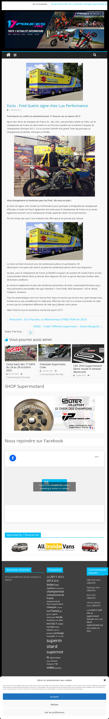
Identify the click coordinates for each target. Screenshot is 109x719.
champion (60, 588)
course (59, 607)
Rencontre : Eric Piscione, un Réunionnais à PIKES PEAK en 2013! (46, 319)
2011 (53, 577)
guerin (54, 614)
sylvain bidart (54, 657)
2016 (56, 580)
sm (62, 636)
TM (56, 663)
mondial (50, 626)
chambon (51, 588)
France (55, 611)
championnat (55, 591)
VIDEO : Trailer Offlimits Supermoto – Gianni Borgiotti (68, 326)
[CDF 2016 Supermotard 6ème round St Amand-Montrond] (88, 346)
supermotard (54, 643)
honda (59, 617)
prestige (59, 633)
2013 (50, 581)
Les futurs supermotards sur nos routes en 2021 (95, 625)
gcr (61, 611)
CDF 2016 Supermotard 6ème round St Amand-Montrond (87, 369)
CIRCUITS (91, 583)
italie (61, 620)
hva (57, 620)
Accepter (54, 696)
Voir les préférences (54, 712)
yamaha (58, 668)
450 (48, 577)
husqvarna (51, 620)
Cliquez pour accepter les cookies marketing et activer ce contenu (54, 487)
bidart (51, 585)
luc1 (54, 623)
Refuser (54, 704)
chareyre (51, 607)
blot (57, 584)
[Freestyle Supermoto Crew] (54, 346)
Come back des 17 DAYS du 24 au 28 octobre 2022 (20, 367)
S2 (59, 636)
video (50, 667)
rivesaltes (51, 636)
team (49, 661)
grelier (49, 614)
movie (50, 629)
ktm (49, 623)
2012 (61, 577)
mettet (60, 624)
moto (57, 627)
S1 (57, 636)
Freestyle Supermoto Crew (53, 365)
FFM (48, 611)
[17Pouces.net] (8, 55)
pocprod (50, 633)
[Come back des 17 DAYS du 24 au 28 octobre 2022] (21, 346)
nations (56, 630)
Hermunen (51, 617)
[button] (104, 680)
